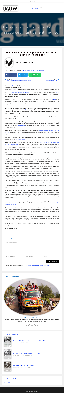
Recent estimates (24, 110)
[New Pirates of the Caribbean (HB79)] (7, 366)
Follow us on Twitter (13, 379)
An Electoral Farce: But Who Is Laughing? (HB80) (27, 353)
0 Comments (25, 343)
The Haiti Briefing (12, 334)
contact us (32, 389)
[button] (11, 75)
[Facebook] (28, 325)
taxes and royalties (21, 139)
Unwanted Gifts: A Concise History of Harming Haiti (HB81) (29, 340)
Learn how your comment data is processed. (37, 265)
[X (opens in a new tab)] (30, 1)
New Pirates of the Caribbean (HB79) (23, 365)
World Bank (43, 142)
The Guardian (13, 85)
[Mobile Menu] (40, 8)
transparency (21, 125)
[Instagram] (32, 325)
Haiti (54, 99)
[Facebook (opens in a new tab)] (32, 1)
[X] (36, 325)
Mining (57, 92)
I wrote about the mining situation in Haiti (21, 92)
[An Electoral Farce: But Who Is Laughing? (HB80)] (7, 354)
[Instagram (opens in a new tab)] (34, 1)
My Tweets (7, 382)
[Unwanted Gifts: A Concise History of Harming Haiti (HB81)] (7, 342)
